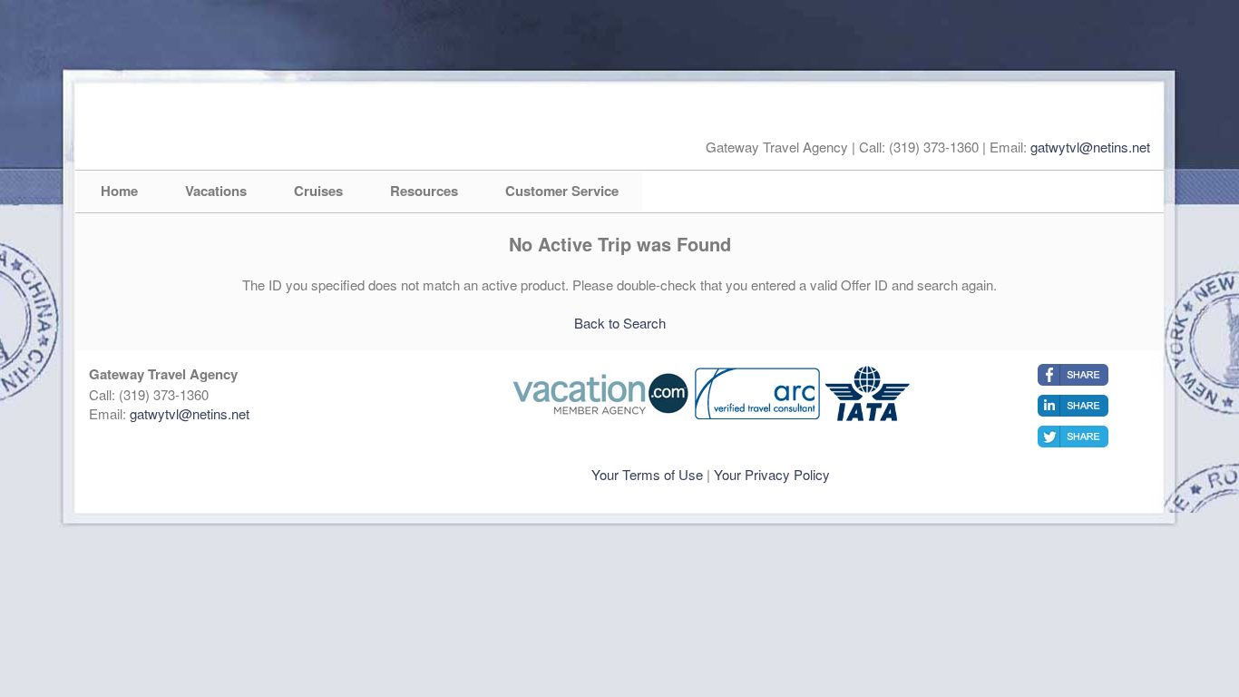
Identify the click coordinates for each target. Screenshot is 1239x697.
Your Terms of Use (647, 474)
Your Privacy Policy (772, 474)
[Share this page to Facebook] (1073, 375)
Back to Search (620, 322)
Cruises (318, 191)
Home (119, 191)
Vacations (216, 191)
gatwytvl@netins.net (1090, 146)
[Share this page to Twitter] (1073, 436)
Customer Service (562, 191)
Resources (424, 191)
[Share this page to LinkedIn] (1073, 406)
